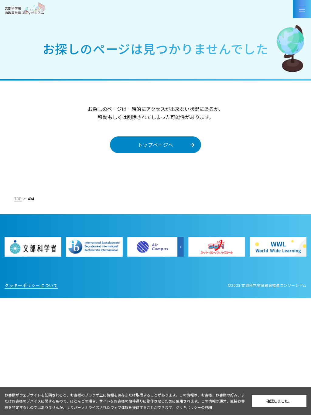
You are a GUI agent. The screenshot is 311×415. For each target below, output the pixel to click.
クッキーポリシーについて (31, 285)
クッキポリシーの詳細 (194, 407)
